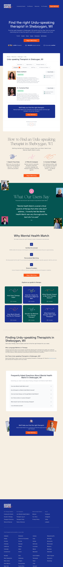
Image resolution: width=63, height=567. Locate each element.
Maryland (35, 551)
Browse (8, 56)
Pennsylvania (21, 563)
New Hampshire (8, 558)
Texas (34, 561)
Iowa (34, 538)
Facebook (47, 514)
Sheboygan (20, 56)
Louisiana (35, 546)
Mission (34, 514)
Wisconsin (14, 56)
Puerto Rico (21, 566)
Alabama (6, 536)
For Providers (44, 6)
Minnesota (49, 541)
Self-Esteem (44, 36)
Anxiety (23, 36)
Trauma (31, 36)
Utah (34, 563)
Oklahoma (20, 558)
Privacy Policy (35, 519)
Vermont (35, 566)
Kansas (34, 541)
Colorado (6, 549)
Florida (20, 541)
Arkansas (6, 544)
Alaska (5, 538)
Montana (49, 549)
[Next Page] (34, 124)
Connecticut (7, 551)
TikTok (46, 519)
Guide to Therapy (8, 516)
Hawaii (20, 546)
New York (6, 566)
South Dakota (36, 555)
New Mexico (7, 563)
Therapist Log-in (21, 516)
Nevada (6, 555)
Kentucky (35, 544)
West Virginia (50, 555)
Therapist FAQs (20, 519)
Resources (37, 6)
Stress (27, 36)
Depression (37, 36)
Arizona (6, 541)
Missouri (49, 546)
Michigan (49, 538)
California (6, 546)
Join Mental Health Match (23, 514)
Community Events (21, 6)
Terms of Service (8, 522)
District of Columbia (23, 538)
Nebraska (49, 551)
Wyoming (49, 561)
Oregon (20, 561)
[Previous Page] (28, 124)
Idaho (19, 549)
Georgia (20, 544)
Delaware (20, 536)
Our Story (34, 516)
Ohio (19, 555)
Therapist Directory (9, 519)
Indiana (34, 536)
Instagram (47, 516)
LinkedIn (47, 522)
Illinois (20, 551)
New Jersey (7, 561)
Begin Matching (54, 6)
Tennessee (35, 558)
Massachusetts (51, 536)
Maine (34, 549)
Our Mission (30, 6)
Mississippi (50, 544)
